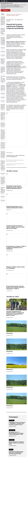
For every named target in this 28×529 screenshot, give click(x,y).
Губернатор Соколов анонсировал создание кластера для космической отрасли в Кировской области (4, 134)
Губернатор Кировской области (15, 160)
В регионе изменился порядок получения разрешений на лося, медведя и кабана (4, 180)
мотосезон (13, 161)
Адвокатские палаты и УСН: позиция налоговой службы (4, 61)
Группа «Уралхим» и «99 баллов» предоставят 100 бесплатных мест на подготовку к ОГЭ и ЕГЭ (4, 145)
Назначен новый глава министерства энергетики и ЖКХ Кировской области (5, 190)
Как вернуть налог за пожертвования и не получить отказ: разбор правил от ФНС (5, 79)
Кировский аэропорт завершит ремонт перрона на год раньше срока (4, 107)
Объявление (3, 47)
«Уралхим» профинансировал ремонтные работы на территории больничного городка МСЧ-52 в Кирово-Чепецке (5, 20)
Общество (18, 14)
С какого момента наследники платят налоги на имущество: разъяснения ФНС (5, 87)
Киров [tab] (2, 14)
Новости (13, 14)
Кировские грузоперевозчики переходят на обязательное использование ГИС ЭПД (5, 154)
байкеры (8, 161)
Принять (6, 10)
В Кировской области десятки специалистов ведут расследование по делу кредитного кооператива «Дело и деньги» (4, 165)
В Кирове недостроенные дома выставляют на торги (5, 124)
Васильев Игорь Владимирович (15, 156)
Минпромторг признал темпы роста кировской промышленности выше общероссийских (4, 31)
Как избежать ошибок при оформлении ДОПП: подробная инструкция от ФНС (5, 69)
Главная (8, 14)
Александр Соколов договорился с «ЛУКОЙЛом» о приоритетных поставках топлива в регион (4, 41)
